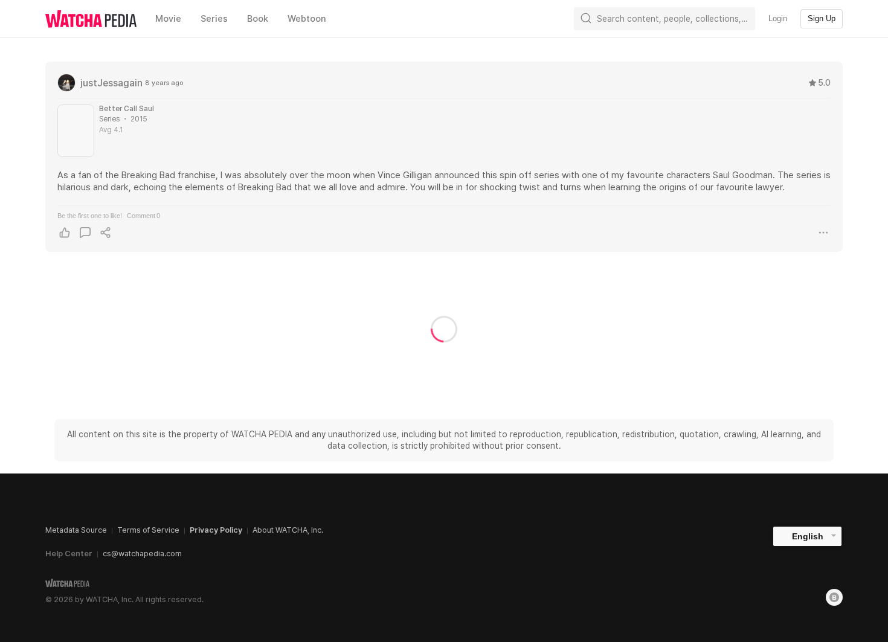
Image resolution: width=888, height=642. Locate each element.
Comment (143, 215)
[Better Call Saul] (75, 130)
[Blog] (834, 597)
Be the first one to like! (89, 215)
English (807, 536)
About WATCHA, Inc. (288, 529)
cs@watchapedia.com (142, 553)
